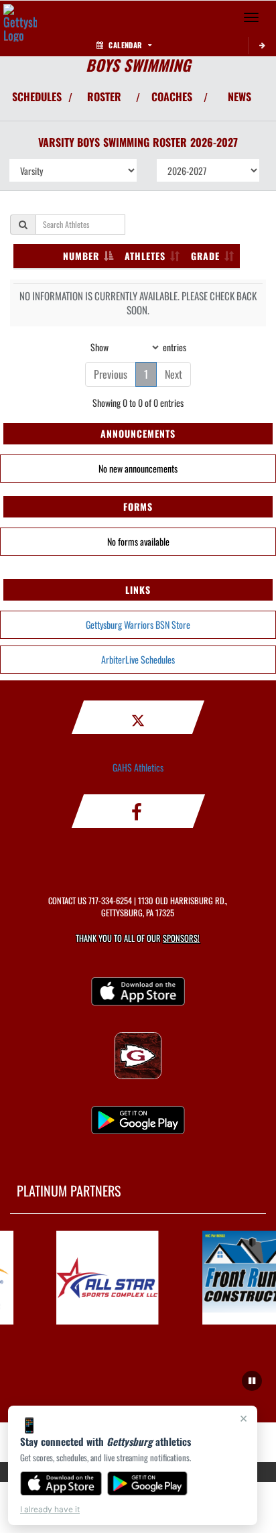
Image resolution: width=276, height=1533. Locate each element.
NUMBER (81, 256)
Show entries (138, 346)
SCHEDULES (37, 96)
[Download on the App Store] (61, 1483)
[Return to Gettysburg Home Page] (20, 17)
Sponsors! (181, 938)
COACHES (171, 96)
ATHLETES (145, 256)
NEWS (239, 96)
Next (173, 374)
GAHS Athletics (138, 767)
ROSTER (104, 96)
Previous (110, 374)
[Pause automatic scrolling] (252, 1381)
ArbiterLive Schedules (138, 659)
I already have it (50, 1509)
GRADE (205, 256)
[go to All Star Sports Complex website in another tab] (105, 1277)
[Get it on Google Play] (147, 1483)
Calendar (125, 45)
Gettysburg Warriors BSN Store (138, 624)
